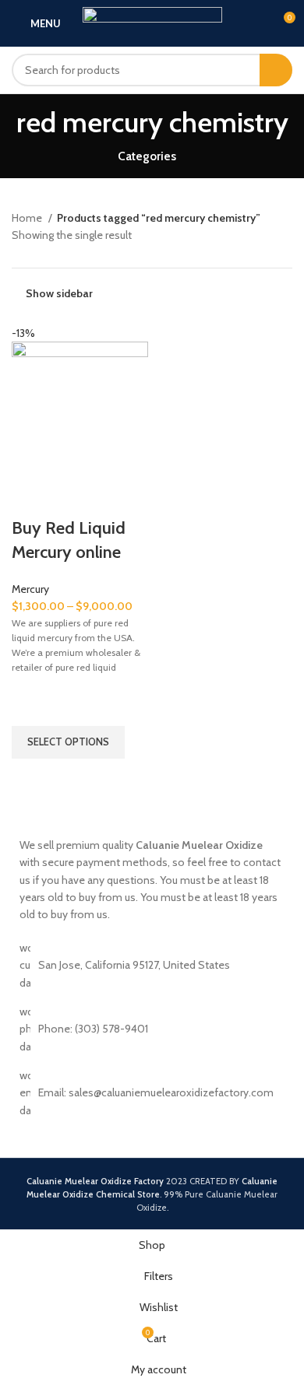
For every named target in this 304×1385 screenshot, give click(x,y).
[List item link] (152, 1093)
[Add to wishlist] (31, 706)
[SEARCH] (276, 70)
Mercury (30, 589)
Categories (147, 156)
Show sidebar (59, 293)
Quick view (31, 778)
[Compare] (31, 497)
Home (28, 218)
